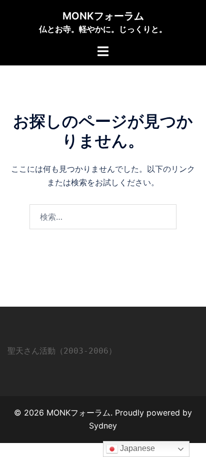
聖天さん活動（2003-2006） (62, 351)
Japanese (136, 448)
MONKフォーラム (103, 16)
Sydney (103, 426)
